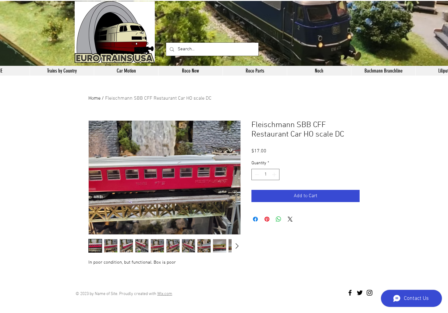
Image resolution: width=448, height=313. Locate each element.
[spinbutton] (265, 174)
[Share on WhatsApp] (278, 219)
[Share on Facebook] (255, 219)
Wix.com (164, 294)
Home (94, 98)
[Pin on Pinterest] (267, 219)
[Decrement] (256, 174)
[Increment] (275, 174)
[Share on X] (290, 219)
